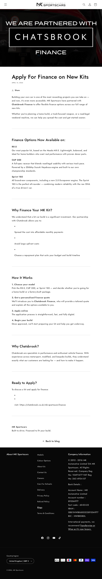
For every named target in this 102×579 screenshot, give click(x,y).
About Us (41, 466)
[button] (5, 4)
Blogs (39, 507)
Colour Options (44, 460)
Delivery (41, 489)
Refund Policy (43, 501)
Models (40, 454)
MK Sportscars (18, 570)
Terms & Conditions (45, 513)
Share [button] (17, 90)
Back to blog (53, 441)
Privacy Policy (43, 495)
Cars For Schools (44, 484)
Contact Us (42, 472)
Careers (40, 478)
